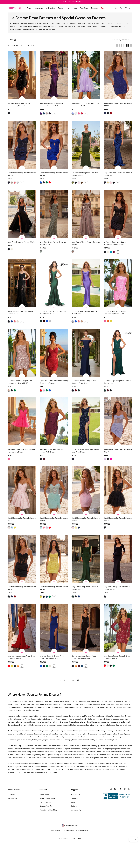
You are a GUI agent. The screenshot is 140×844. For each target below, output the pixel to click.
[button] (116, 8)
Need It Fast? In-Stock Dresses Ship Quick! (70, 2)
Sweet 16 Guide (45, 802)
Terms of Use (63, 838)
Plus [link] (68, 8)
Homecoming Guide (47, 798)
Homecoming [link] (38, 8)
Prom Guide (44, 794)
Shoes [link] (75, 8)
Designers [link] (94, 8)
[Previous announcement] (41, 2)
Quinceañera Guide (46, 806)
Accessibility (76, 810)
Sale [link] (102, 8)
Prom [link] (29, 8)
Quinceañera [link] (50, 8)
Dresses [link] (60, 8)
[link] (121, 8)
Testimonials (12, 798)
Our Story (11, 794)
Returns (74, 806)
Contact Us (75, 794)
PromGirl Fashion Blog (48, 810)
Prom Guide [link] (84, 8)
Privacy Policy (76, 838)
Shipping (74, 798)
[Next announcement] (99, 2)
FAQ (73, 802)
